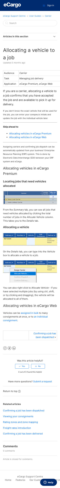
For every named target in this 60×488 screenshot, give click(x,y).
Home (8, 479)
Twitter (9, 348)
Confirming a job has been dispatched (23, 410)
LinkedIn (14, 348)
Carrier (48, 16)
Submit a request (42, 381)
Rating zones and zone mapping (20, 422)
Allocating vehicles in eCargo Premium (30, 133)
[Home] (12, 7)
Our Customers (38, 479)
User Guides (35, 16)
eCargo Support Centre (14, 16)
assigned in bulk (29, 312)
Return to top (10, 391)
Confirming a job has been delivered (23, 433)
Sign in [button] (50, 5)
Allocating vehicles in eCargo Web (27, 137)
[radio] (22, 366)
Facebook (5, 348)
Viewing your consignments (18, 416)
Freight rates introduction (17, 427)
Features (20, 479)
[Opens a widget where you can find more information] (48, 482)
